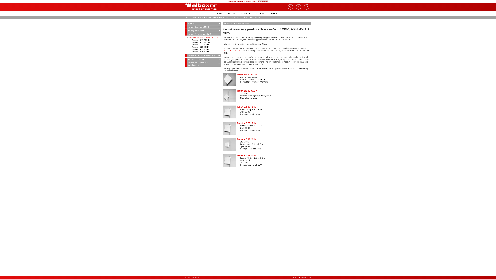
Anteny (231, 13)
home (219, 13)
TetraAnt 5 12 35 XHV (201, 42)
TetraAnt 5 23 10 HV (200, 47)
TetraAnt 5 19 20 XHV (201, 40)
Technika (245, 13)
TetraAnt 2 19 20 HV (200, 51)
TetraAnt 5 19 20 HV (200, 49)
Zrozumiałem (263, 1)
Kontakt (275, 13)
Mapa (294, 277)
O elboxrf (261, 13)
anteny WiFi (198, 17)
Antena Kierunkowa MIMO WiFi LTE (246, 17)
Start (187, 17)
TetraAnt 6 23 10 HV (200, 44)
